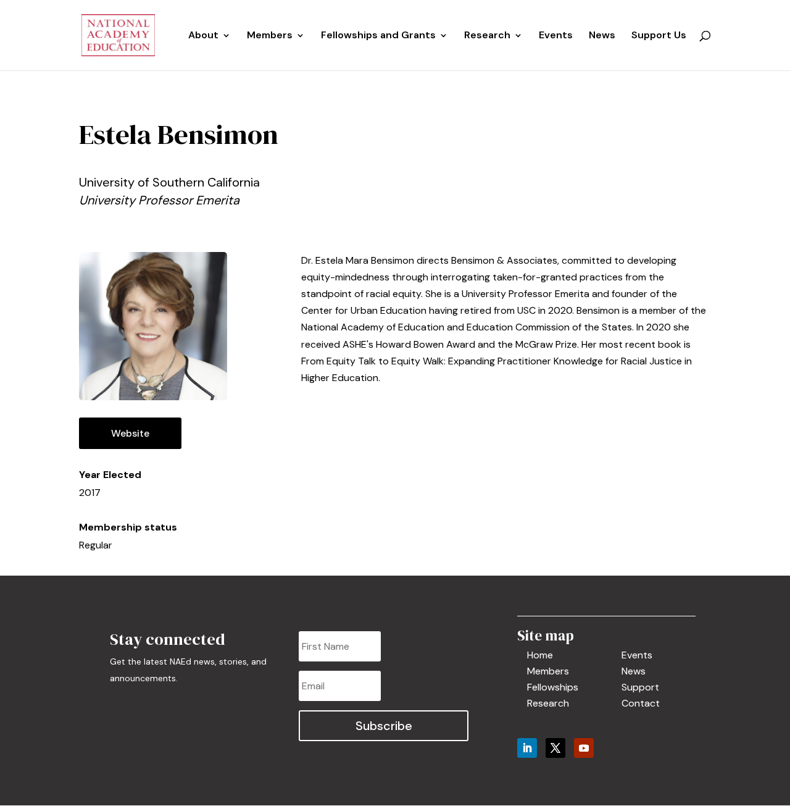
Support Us (658, 36)
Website (130, 433)
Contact (641, 703)
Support (640, 687)
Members (270, 36)
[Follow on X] (555, 748)
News (602, 36)
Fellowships (552, 687)
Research (548, 703)
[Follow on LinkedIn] (527, 748)
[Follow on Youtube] (584, 748)
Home (540, 655)
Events (556, 36)
